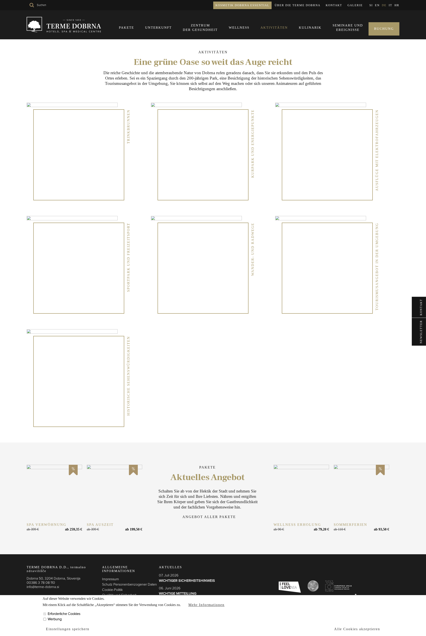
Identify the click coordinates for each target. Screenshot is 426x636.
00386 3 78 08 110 (41, 582)
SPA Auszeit (100, 524)
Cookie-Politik (112, 590)
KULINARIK (310, 27)
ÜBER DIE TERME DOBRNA (297, 5)
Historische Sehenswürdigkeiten (128, 376)
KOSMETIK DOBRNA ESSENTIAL (242, 5)
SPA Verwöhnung (46, 524)
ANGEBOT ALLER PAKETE (209, 517)
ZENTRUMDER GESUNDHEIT (200, 28)
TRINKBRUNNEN (128, 127)
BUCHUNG (384, 28)
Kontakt (334, 5)
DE (384, 5)
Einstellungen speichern (67, 629)
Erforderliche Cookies (64, 614)
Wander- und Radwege (252, 249)
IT (390, 5)
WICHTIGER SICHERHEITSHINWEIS (187, 580)
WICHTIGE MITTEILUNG (177, 593)
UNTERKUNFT (158, 27)
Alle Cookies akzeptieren (357, 629)
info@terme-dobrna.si (43, 587)
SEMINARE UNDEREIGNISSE (348, 28)
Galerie (355, 5)
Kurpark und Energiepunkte (252, 144)
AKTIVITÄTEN (274, 27)
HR (396, 5)
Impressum (110, 579)
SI (371, 5)
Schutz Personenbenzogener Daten (129, 584)
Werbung (55, 619)
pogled (75, 148)
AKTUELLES (170, 567)
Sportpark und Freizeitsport (128, 257)
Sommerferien (350, 524)
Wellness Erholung (297, 524)
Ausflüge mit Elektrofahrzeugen (377, 150)
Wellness (239, 27)
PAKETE (126, 27)
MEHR (54, 492)
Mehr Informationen (206, 605)
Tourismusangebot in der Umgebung (377, 266)
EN (377, 5)
